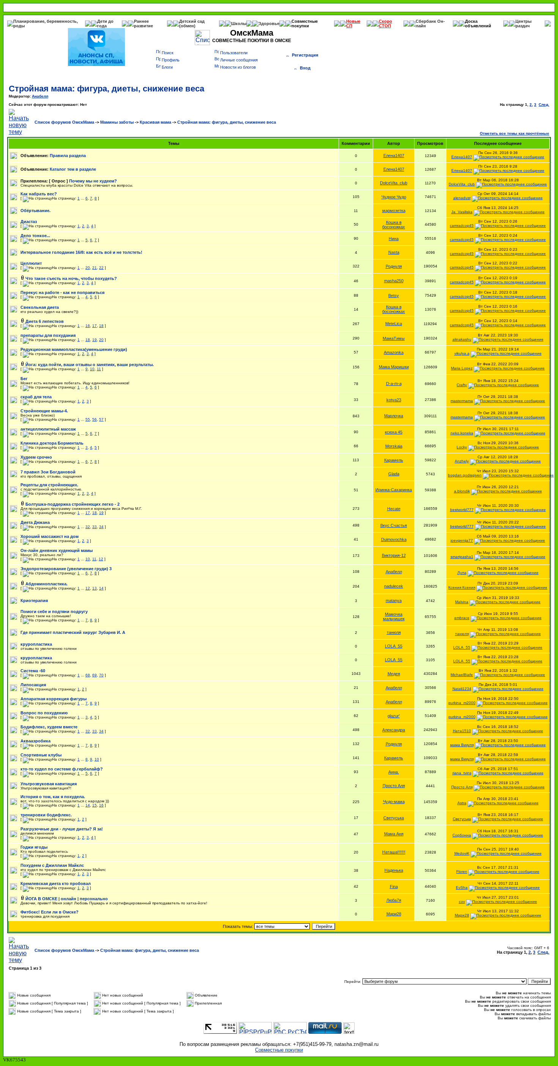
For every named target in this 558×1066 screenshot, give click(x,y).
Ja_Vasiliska (462, 212)
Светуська (393, 818)
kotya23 (393, 400)
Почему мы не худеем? (93, 181)
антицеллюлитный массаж (48, 429)
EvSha (462, 887)
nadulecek (393, 586)
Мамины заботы (117, 122)
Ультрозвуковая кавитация (48, 783)
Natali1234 (461, 689)
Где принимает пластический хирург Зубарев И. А (72, 632)
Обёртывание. (35, 210)
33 (94, 527)
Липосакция (33, 684)
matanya (394, 600)
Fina (394, 886)
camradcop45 (462, 225)
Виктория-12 (394, 555)
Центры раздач (523, 23)
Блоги (167, 67)
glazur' (394, 716)
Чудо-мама (394, 801)
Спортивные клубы (40, 755)
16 (87, 326)
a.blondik (462, 491)
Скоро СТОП (385, 23)
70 (101, 675)
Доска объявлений (478, 23)
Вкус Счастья (393, 525)
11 (99, 369)
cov (462, 901)
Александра (393, 730)
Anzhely (462, 461)
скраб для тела (36, 397)
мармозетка (393, 210)
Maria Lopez (462, 368)
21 (94, 268)
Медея (394, 673)
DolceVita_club (393, 183)
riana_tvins (461, 773)
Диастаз (28, 221)
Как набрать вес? (38, 194)
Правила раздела (68, 155)
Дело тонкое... (35, 235)
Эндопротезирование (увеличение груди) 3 (66, 568)
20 (87, 268)
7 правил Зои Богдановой (48, 472)
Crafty (462, 385)
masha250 (394, 280)
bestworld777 (462, 510)
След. (544, 104)
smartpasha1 (462, 557)
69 (94, 675)
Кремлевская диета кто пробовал (55, 883)
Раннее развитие (143, 23)
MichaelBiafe (462, 675)
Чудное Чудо (393, 197)
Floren (461, 871)
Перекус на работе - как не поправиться (62, 292)
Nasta (393, 252)
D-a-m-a (394, 383)
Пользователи (233, 52)
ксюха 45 (393, 432)
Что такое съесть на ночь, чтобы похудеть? (71, 278)
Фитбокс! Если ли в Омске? (49, 912)
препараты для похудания (48, 335)
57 (101, 419)
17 (94, 326)
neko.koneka (462, 433)
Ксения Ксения (461, 587)
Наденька (394, 870)
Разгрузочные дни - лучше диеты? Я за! (61, 829)
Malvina (461, 602)
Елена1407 (393, 155)
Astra (462, 803)
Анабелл (40, 96)
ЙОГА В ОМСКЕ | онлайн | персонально (66, 898)
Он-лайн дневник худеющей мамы (56, 550)
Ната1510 (462, 731)
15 (94, 805)
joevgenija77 (462, 540)
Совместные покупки (305, 23)
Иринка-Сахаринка (393, 489)
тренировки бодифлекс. (46, 815)
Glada (393, 474)
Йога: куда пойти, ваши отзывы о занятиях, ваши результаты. (89, 364)
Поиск (167, 52)
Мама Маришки (394, 367)
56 (94, 419)
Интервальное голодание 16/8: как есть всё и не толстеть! (81, 252)
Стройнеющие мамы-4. (44, 411)
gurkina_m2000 (462, 703)
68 (87, 675)
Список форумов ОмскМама (64, 122)
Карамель (393, 460)
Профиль (171, 60)
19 (94, 340)
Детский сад (192, 21)
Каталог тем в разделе (73, 169)
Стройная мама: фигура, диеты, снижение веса (106, 88)
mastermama (462, 401)
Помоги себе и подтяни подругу (54, 611)
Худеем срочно (36, 457)
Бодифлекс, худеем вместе (48, 727)
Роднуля (394, 266)
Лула (462, 573)
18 (101, 326)
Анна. (393, 772)
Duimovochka (394, 539)
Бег (24, 378)
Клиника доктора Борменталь (52, 443)
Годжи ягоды (33, 847)
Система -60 (32, 670)
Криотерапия (34, 600)
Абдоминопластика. (46, 584)
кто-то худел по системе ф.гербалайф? (61, 769)
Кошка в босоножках (393, 224)
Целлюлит (31, 263)
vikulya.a (462, 353)
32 (87, 527)
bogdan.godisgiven (465, 475)
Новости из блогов (238, 67)
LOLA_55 (393, 646)
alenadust (462, 198)
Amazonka (394, 352)
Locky (462, 447)
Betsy (393, 295)
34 (101, 527)
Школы (238, 23)
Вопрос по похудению (44, 713)
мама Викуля (462, 745)
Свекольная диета (39, 307)
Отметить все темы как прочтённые (514, 133)
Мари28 (393, 914)
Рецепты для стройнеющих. (49, 485)
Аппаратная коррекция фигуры (53, 699)
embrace (462, 618)
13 (94, 588)
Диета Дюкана (35, 522)
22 (101, 268)
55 (87, 419)
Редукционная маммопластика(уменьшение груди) (73, 349)
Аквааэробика (35, 741)
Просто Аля (394, 785)
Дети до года (105, 23)
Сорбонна (461, 835)
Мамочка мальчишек (394, 616)
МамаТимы (394, 338)
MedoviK (462, 853)
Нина (394, 238)
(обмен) (187, 26)
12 (101, 559)
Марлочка (393, 416)
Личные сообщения (239, 60)
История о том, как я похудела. (52, 796)
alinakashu (461, 339)
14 (101, 588)
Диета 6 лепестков (44, 321)
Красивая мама (155, 122)
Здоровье (269, 23)
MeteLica (393, 323)
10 (92, 369)
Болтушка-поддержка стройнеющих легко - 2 (72, 504)
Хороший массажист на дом (49, 536)
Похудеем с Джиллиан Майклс (52, 865)
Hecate (393, 508)
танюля (394, 632)
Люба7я (393, 900)
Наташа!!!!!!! (393, 852)
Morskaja (393, 446)
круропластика (36, 644)
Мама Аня (394, 834)
